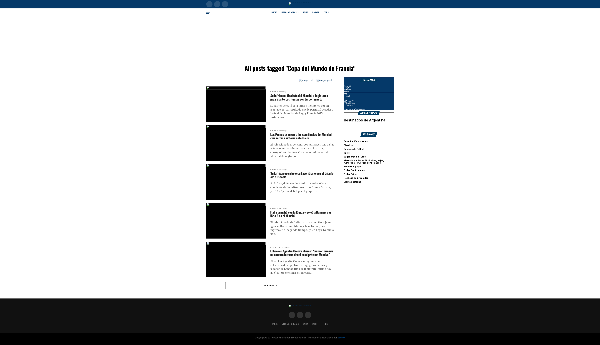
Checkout (349, 145)
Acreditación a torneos (356, 141)
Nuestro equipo (352, 166)
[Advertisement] (300, 40)
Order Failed (350, 174)
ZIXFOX (341, 337)
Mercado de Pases (289, 12)
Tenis (326, 12)
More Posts (270, 285)
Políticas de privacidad (356, 178)
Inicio (274, 12)
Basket (315, 12)
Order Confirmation (354, 170)
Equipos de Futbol (354, 149)
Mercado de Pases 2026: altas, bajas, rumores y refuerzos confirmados (364, 161)
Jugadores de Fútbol (355, 156)
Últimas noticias (352, 182)
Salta (305, 12)
